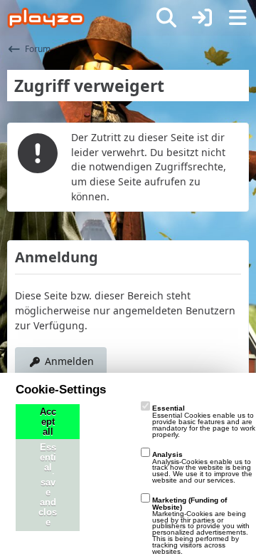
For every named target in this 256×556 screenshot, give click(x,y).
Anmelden (69, 361)
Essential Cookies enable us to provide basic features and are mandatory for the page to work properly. (203, 421)
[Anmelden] (202, 18)
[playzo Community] (45, 18)
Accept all (48, 422)
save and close (47, 502)
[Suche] (166, 18)
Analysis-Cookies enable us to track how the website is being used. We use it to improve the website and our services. (202, 467)
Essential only (48, 468)
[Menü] (237, 18)
